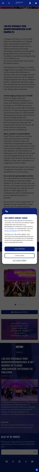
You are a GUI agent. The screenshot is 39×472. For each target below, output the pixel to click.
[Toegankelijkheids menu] (37, 470)
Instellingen (19, 256)
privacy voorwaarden (10, 230)
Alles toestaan (19, 249)
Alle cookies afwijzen (19, 260)
